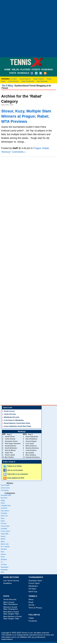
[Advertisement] (28, 28)
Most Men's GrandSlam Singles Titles (11, 613)
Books (3, 503)
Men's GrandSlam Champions (10, 603)
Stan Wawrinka (42, 81)
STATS (12, 73)
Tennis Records (10, 414)
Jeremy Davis (5, 488)
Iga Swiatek (30, 453)
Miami (3, 541)
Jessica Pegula (31, 441)
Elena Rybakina (31, 439)
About (30, 599)
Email (30, 602)
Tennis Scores (9, 411)
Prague (37, 148)
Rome (3, 557)
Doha (2, 518)
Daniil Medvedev (11, 448)
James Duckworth (27, 81)
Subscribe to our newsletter (17, 474)
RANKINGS (47, 69)
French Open (5, 526)
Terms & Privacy (35, 608)
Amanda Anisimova (33, 457)
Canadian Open (6, 505)
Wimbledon (4, 569)
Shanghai (4, 559)
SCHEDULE (23, 73)
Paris (2, 552)
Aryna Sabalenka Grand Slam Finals (17, 426)
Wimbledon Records (11, 417)
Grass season (5, 531)
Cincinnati (4, 508)
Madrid (3, 539)
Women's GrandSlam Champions (10, 608)
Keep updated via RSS (15, 478)
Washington (4, 567)
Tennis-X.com (27, 633)
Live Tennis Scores (11, 580)
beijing (3, 500)
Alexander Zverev (11, 441)
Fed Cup (3, 523)
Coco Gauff (30, 443)
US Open (4, 564)
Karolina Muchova (32, 448)
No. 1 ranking (5, 546)
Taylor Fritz (9, 453)
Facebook (32, 621)
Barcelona (4, 498)
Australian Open (6, 495)
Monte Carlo (5, 544)
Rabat (45, 148)
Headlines (7, 583)
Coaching (4, 513)
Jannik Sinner (10, 437)
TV (2, 562)
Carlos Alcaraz (13, 81)
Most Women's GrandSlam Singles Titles (12, 617)
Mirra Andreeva (31, 446)
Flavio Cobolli (10, 455)
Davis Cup (4, 515)
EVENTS (36, 69)
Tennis (4, 152)
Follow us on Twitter (14, 466)
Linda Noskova (31, 450)
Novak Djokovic (25, 79)
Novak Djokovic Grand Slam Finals (17, 423)
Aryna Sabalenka (32, 437)
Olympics (4, 549)
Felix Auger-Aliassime (13, 443)
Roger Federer (39, 79)
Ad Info (31, 605)
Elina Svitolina (31, 455)
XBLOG (15, 69)
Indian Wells (4, 534)
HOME (7, 69)
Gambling (4, 528)
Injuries (3, 536)
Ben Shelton (9, 457)
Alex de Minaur (10, 450)
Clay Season (5, 510)
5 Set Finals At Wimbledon (14, 420)
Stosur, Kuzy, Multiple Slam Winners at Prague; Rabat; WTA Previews (26, 116)
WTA (2, 572)
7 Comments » (18, 152)
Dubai (3, 521)
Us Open (14, 79)
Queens (3, 554)
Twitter (31, 618)
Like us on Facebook (15, 470)
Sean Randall (5, 485)
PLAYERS (25, 69)
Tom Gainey (5, 490)
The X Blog (7, 86)
